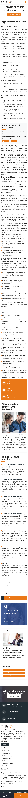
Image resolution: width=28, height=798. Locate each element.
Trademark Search (7, 753)
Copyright (8, 582)
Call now (22, 795)
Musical (8, 597)
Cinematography (10, 589)
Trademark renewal (7, 761)
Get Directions (6, 786)
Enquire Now (5, 744)
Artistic (8, 586)
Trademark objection (7, 758)
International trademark (8, 766)
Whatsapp (8, 795)
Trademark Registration (8, 751)
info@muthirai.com (10, 621)
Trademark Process (14, 673)
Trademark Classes (15, 676)
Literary (8, 593)
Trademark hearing (7, 756)
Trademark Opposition (8, 763)
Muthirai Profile (14, 670)
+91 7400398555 (10, 618)
